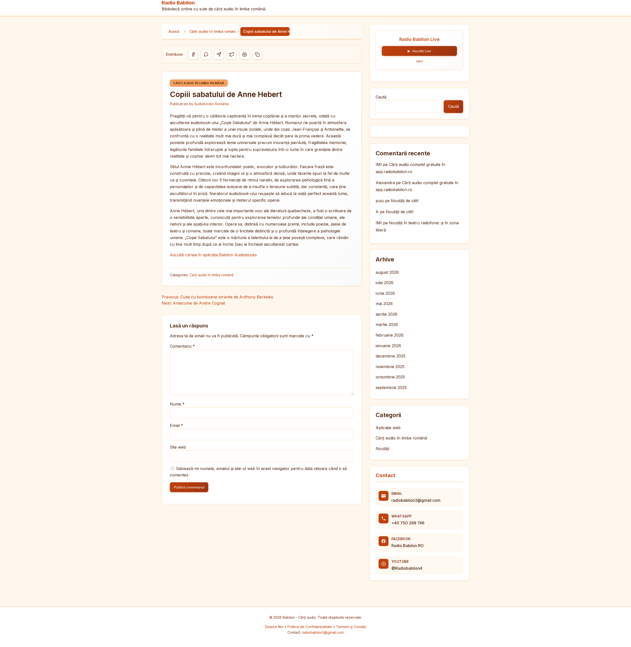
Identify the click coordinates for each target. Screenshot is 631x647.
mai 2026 (384, 303)
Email (176, 425)
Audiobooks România (211, 104)
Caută (381, 97)
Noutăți (382, 448)
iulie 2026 (384, 282)
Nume (177, 404)
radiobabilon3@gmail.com (415, 500)
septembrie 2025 (391, 387)
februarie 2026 (389, 335)
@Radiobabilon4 (406, 568)
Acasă (174, 31)
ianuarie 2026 (388, 345)
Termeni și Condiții (351, 627)
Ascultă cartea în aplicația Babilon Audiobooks (213, 254)
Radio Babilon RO (407, 545)
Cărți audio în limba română (213, 31)
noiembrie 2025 (390, 366)
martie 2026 (387, 324)
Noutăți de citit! (405, 200)
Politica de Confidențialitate (310, 627)
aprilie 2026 (386, 314)
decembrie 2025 (390, 356)
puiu (380, 200)
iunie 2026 (385, 293)
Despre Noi (274, 627)
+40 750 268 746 (407, 522)
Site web (178, 447)
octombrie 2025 (390, 376)
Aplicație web (388, 427)
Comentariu (182, 346)
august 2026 (387, 272)
